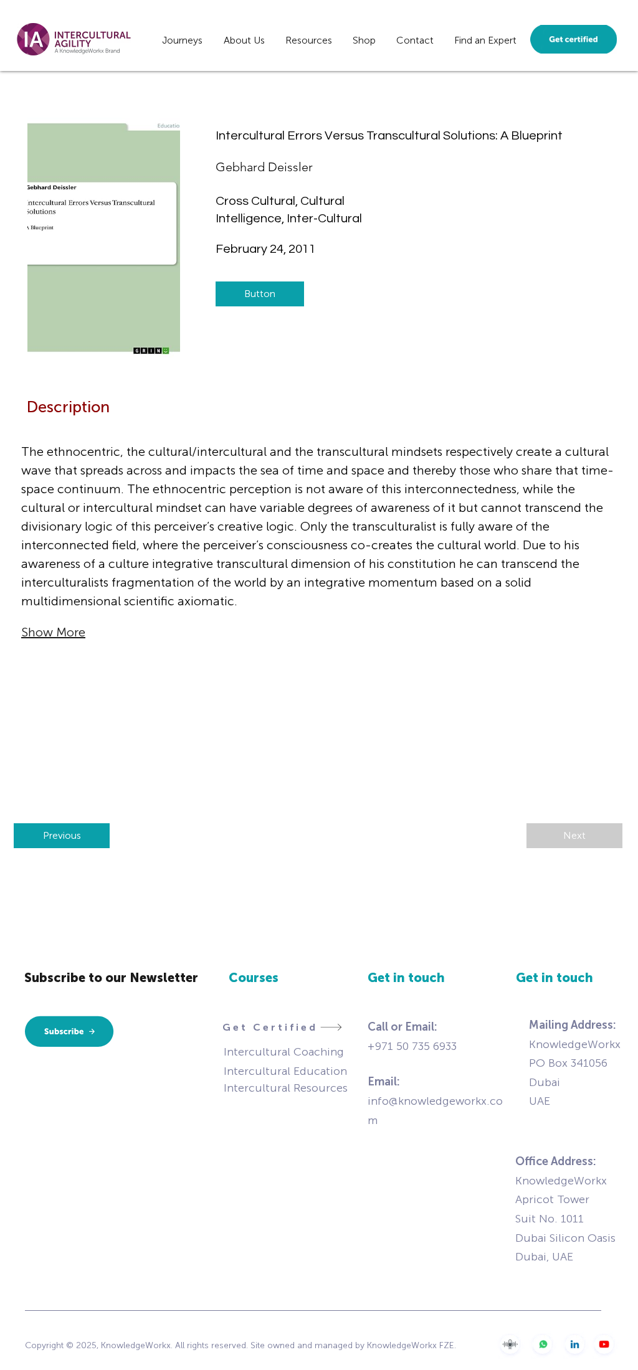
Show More (53, 632)
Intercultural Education (285, 1071)
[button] (182, 39)
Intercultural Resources (286, 1088)
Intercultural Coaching (284, 1052)
